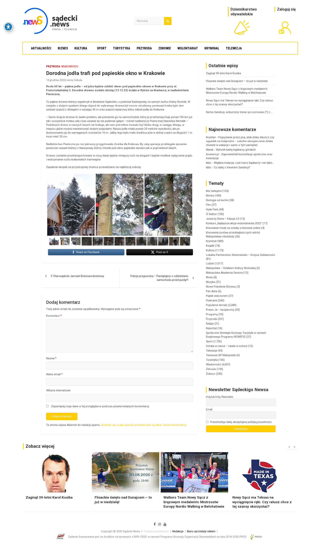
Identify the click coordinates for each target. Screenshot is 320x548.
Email (209, 409)
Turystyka (121, 48)
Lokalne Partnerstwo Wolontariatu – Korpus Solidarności (240, 255)
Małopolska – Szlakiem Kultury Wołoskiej (231, 268)
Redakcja (177, 531)
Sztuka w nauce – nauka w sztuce (226, 346)
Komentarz (54, 315)
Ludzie (210, 263)
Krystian (211, 137)
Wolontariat (187, 48)
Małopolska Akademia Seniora (224, 272)
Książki (210, 245)
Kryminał (211, 48)
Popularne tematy (216, 305)
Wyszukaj (167, 21)
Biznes (63, 48)
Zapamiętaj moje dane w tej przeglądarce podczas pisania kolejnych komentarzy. (100, 406)
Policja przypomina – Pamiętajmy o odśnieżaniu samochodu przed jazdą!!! (159, 278)
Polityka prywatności (156, 531)
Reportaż (211, 328)
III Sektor (211, 214)
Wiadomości (69, 66)
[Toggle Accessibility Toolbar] (8, 26)
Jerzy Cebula (74, 80)
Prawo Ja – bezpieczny (220, 309)
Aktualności (41, 48)
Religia (210, 323)
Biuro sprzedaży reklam (201, 531)
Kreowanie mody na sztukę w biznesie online (233, 228)
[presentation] (289, 447)
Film (208, 204)
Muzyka (210, 282)
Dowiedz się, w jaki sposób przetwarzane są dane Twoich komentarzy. (144, 425)
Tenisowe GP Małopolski (221, 355)
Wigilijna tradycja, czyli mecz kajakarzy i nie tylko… (244, 162)
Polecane (211, 300)
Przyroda (144, 48)
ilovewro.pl (212, 154)
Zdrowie (164, 48)
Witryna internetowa (58, 390)
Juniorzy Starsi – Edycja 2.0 (222, 218)
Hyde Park (212, 209)
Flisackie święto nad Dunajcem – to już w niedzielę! (237, 81)
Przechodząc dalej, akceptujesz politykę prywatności (240, 422)
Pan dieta (211, 291)
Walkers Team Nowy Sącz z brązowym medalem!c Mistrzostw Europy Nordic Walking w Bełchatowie (125, 502)
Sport (101, 48)
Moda (209, 277)
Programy (212, 314)
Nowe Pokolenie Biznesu (221, 286)
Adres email (54, 374)
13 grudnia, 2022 (56, 80)
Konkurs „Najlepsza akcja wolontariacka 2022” (234, 223)
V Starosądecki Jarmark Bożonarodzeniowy (77, 276)
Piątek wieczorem (217, 295)
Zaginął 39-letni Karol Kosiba (223, 73)
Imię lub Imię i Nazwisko (219, 396)
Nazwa (51, 358)
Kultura (80, 48)
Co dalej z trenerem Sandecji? (232, 167)
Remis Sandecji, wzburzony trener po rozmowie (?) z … (239, 112)
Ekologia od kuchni (217, 200)
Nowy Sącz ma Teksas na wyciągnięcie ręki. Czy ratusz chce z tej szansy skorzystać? (193, 502)
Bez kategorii (214, 191)
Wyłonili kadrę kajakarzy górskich (236, 149)
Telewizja (234, 48)
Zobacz (210, 373)
